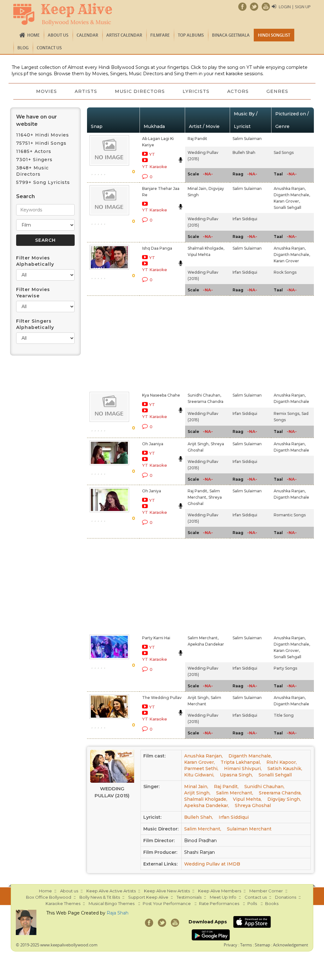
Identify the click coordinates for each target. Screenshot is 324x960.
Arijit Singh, (198, 443)
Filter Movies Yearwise (33, 293)
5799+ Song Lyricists (43, 182)
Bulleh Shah (244, 152)
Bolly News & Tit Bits (99, 897)
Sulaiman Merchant (249, 829)
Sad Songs (284, 152)
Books (271, 903)
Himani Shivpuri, (243, 768)
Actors (238, 91)
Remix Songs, (287, 413)
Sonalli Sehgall (287, 207)
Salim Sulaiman (247, 138)
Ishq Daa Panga (157, 248)
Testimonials (189, 897)
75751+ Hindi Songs (41, 143)
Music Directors (140, 91)
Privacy (230, 945)
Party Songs (285, 668)
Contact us (49, 48)
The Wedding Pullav (162, 697)
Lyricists (196, 91)
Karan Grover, (287, 201)
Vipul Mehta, (247, 799)
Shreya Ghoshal (253, 805)
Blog (22, 48)
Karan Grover (286, 260)
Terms (246, 945)
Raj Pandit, (198, 491)
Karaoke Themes (63, 903)
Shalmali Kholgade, (206, 248)
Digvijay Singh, (284, 799)
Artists (86, 91)
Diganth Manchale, (292, 194)
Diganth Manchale (291, 401)
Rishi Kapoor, (281, 762)
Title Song (284, 715)
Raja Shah (117, 913)
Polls (252, 903)
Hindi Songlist (274, 35)
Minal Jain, (197, 188)
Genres (277, 91)
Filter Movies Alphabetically (35, 261)
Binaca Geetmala (231, 35)
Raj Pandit (197, 138)
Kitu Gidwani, (199, 775)
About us (58, 35)
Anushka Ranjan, (290, 188)
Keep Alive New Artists (167, 890)
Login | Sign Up (295, 6)
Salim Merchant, (203, 637)
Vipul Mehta (199, 254)
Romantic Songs (290, 515)
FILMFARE (160, 35)
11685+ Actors (33, 151)
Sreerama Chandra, (280, 793)
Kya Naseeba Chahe (161, 395)
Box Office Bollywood (48, 897)
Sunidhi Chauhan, (204, 395)
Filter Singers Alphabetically (35, 324)
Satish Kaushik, (284, 768)
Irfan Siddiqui (245, 218)
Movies (46, 91)
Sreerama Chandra (205, 401)
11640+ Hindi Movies (42, 135)
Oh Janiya (151, 491)
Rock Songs (285, 272)
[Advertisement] (155, 342)
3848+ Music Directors (32, 171)
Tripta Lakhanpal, (241, 762)
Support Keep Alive (148, 897)
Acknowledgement (290, 945)
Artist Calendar (124, 35)
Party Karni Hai (156, 637)
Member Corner (266, 890)
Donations (285, 897)
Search (25, 196)
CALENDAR (87, 35)
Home (33, 35)
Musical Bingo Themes (111, 903)
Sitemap (262, 945)
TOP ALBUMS (191, 35)
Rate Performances (219, 903)
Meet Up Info (223, 897)
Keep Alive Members (219, 890)
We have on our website (36, 120)
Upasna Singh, (236, 775)
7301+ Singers (34, 159)
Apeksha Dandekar (206, 644)
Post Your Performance (167, 903)
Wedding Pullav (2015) (112, 792)
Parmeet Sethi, (201, 768)
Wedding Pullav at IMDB (212, 864)
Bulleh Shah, (198, 817)
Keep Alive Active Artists (111, 890)
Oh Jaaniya (152, 443)
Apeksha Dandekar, (206, 805)
